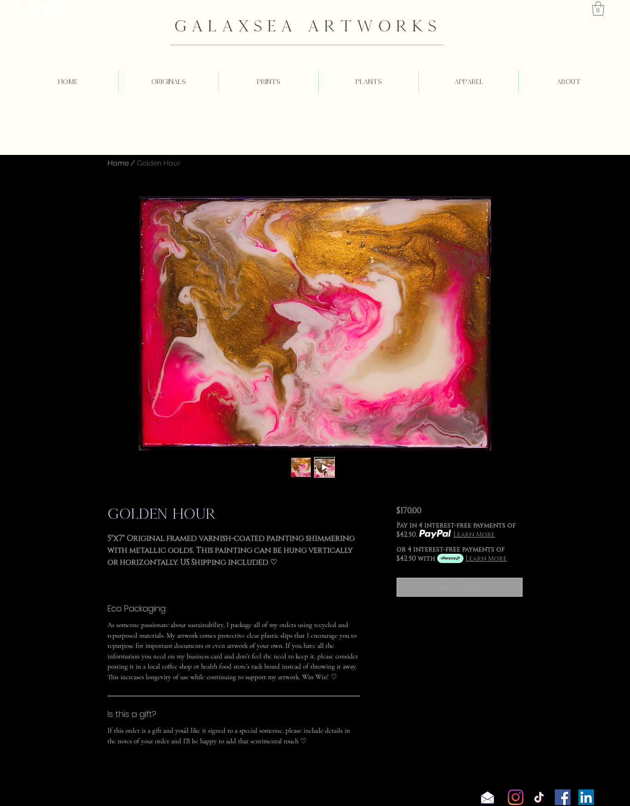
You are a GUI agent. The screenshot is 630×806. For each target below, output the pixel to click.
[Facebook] (563, 797)
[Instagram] (515, 797)
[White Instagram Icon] (31, 9)
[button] (598, 8)
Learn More (474, 534)
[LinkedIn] (586, 797)
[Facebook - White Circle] (50, 9)
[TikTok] (539, 797)
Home (118, 163)
